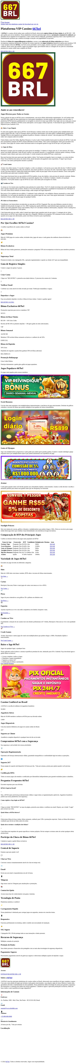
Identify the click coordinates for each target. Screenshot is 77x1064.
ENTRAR (4, 974)
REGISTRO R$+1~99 (7, 51)
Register (7, 22)
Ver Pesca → (4, 600)
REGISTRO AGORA (7, 302)
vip (37, 24)
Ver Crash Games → (7, 640)
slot (10, 24)
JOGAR (52, 544)
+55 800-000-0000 (6, 1016)
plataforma (14, 24)
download (28, 24)
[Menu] (1, 21)
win (35, 24)
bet (24, 24)
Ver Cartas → (5, 588)
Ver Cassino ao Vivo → (8, 626)
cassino (20, 24)
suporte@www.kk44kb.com (9, 1008)
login (7, 24)
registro (3, 24)
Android (5, 663)
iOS (2, 663)
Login (2, 22)
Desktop (11, 663)
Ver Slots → (4, 576)
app (32, 24)
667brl (36, 28)
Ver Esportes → (5, 613)
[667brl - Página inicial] (10, 19)
